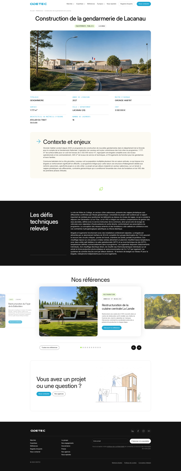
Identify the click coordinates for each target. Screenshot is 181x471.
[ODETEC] (38, 4)
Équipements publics (85, 26)
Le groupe (64, 440)
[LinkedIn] (133, 431)
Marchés (33, 440)
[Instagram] (143, 431)
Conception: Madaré (145, 463)
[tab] (81, 347)
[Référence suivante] (139, 347)
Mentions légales (117, 463)
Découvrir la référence (15, 321)
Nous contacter (144, 4)
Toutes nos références (49, 347)
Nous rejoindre (111, 4)
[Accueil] (38, 431)
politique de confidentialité (115, 446)
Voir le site (33, 122)
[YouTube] (149, 431)
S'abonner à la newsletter (140, 441)
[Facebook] (138, 431)
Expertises (33, 443)
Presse (63, 449)
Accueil (32, 11)
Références (91, 4)
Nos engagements (67, 443)
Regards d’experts (126, 4)
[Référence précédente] (133, 347)
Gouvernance (65, 446)
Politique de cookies (130, 463)
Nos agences (59, 394)
